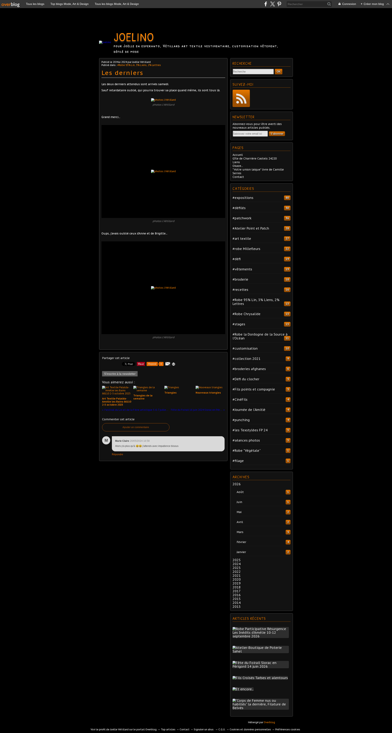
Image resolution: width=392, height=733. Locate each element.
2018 (237, 587)
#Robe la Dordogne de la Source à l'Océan (260, 336)
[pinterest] (279, 4)
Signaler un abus (204, 729)
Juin (239, 502)
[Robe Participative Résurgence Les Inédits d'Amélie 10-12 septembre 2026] (262, 636)
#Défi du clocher (246, 379)
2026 (237, 484)
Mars (240, 532)
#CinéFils (240, 399)
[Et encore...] (244, 689)
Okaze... (238, 166)
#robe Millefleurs (246, 249)
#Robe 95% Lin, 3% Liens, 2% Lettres (139, 65)
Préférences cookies (287, 729)
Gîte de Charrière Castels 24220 (255, 158)
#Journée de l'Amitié (249, 410)
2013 (237, 607)
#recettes (240, 290)
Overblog (269, 722)
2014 (237, 603)
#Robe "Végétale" (247, 451)
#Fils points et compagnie (254, 389)
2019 (237, 583)
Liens (236, 162)
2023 (237, 568)
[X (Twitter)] (272, 4)
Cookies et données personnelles (250, 729)
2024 (237, 564)
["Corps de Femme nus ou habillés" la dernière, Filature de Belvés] (262, 708)
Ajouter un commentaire (135, 427)
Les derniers (122, 73)
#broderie (240, 279)
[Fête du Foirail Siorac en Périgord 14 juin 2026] (262, 666)
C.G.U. (221, 729)
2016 (237, 595)
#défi (237, 259)
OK (279, 71)
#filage (238, 461)
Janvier (241, 552)
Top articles (168, 729)
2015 (237, 599)
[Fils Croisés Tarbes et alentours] (261, 678)
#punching (241, 420)
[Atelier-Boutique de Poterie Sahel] (262, 651)
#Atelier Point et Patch (251, 228)
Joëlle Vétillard (119, 729)
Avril (240, 522)
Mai (239, 512)
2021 (237, 575)
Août (240, 492)
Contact (238, 177)
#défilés (239, 208)
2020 (237, 579)
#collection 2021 (247, 359)
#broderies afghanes (249, 369)
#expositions (243, 198)
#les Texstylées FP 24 (250, 430)
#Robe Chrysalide (247, 314)
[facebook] (265, 4)
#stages (239, 324)
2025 (237, 560)
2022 (237, 572)
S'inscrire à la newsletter (120, 373)
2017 (237, 591)
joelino (134, 36)
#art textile (242, 239)
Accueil (238, 155)
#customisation (245, 348)
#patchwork (242, 218)
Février (241, 542)
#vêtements (242, 269)
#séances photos (246, 440)
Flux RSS (241, 98)
